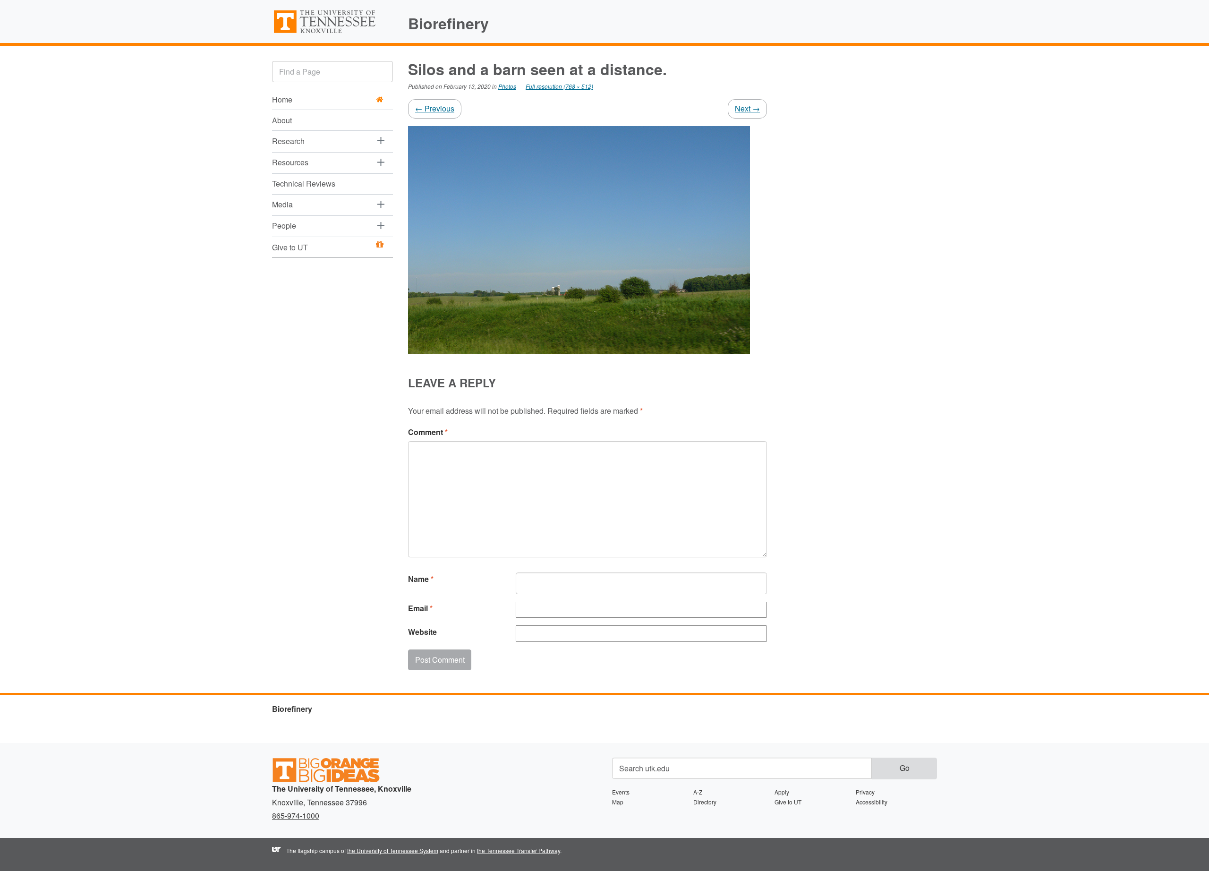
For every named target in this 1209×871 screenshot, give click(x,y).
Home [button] (282, 99)
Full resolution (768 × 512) (559, 86)
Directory (704, 802)
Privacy (865, 792)
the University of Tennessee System (392, 850)
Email (420, 608)
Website (422, 631)
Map (617, 802)
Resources (290, 162)
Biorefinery (448, 23)
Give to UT (290, 247)
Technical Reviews (303, 183)
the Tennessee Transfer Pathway (518, 850)
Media (282, 204)
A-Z (697, 792)
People (284, 225)
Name (421, 578)
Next (747, 108)
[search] (332, 71)
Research (288, 141)
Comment (428, 432)
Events (621, 792)
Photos (507, 86)
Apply (782, 792)
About (282, 120)
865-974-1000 (295, 815)
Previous (434, 108)
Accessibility (871, 802)
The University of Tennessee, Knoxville (332, 32)
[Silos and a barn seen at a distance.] (579, 238)
